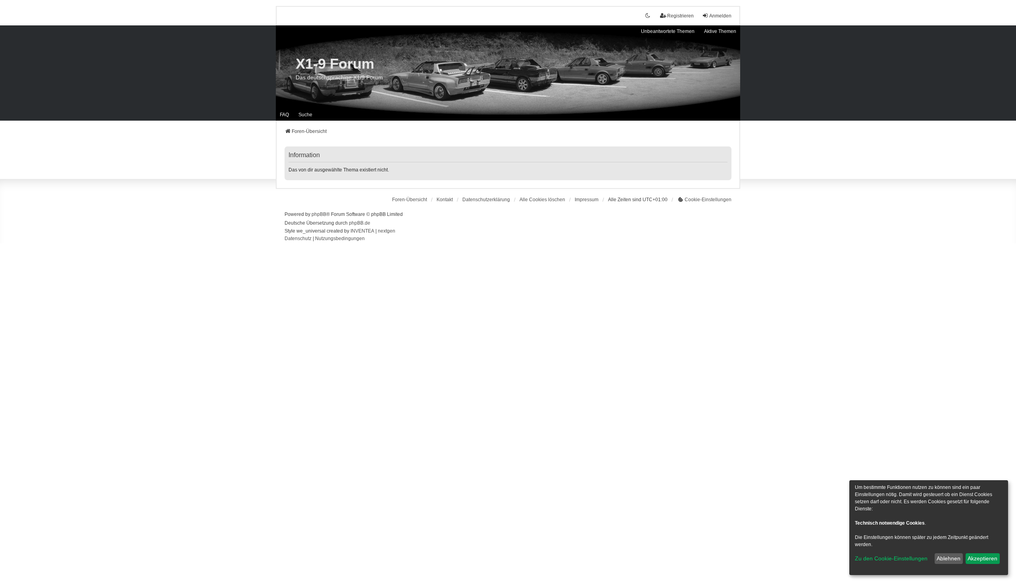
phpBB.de (359, 223)
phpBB (319, 214)
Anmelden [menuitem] (720, 16)
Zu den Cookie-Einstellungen (891, 558)
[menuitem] (486, 199)
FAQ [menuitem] (284, 114)
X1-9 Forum (335, 64)
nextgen (386, 231)
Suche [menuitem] (305, 114)
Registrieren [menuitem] (680, 16)
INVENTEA (362, 231)
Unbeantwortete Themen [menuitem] (668, 31)
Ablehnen (948, 558)
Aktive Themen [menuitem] (720, 31)
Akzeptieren (982, 558)
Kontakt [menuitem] (445, 199)
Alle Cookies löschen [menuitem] (542, 199)
